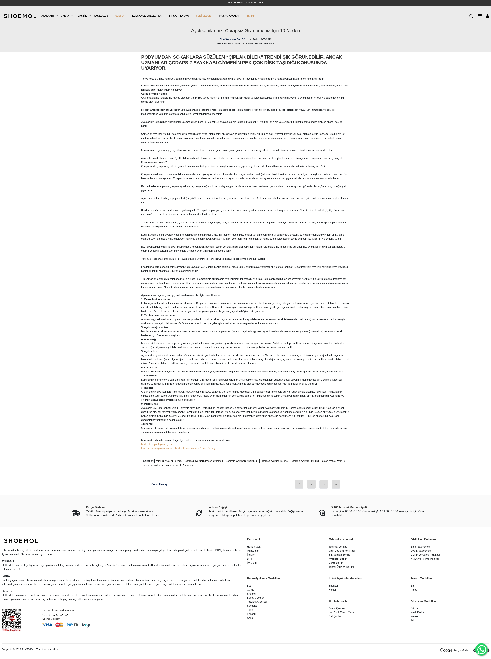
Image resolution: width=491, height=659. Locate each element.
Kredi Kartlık (417, 612)
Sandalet (252, 605)
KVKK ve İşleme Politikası (425, 558)
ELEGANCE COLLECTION (147, 15)
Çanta (65, 15)
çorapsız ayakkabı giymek (169, 461)
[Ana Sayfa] (20, 16)
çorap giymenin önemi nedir (180, 465)
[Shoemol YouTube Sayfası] (487, 650)
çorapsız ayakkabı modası (275, 461)
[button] (469, 16)
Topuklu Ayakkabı (257, 601)
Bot (249, 585)
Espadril (251, 613)
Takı (413, 620)
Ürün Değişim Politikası (342, 550)
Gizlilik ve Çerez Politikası (425, 554)
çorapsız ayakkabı (153, 465)
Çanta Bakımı (336, 562)
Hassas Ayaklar (229, 15)
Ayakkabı (47, 15)
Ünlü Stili (252, 562)
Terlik (250, 609)
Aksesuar (101, 15)
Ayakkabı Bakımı (338, 558)
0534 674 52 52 (55, 615)
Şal (412, 585)
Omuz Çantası (337, 608)
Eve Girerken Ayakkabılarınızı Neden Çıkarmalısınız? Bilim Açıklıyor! (179, 448)
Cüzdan (415, 608)
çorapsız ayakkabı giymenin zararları (204, 461)
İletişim (251, 554)
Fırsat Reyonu (179, 15)
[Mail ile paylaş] (336, 484)
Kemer (414, 616)
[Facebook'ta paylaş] (299, 484)
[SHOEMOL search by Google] (446, 650)
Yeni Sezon (203, 15)
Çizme (250, 589)
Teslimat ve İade (338, 546)
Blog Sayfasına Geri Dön (233, 39)
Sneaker (251, 593)
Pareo (414, 589)
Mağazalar (253, 550)
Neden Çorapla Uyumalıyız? (156, 444)
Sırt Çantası (335, 616)
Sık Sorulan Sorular (339, 554)
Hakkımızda (253, 546)
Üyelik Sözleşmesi (421, 550)
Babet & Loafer (255, 597)
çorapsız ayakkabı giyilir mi (305, 461)
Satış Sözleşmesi (420, 546)
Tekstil (81, 15)
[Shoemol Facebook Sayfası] (475, 650)
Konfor (120, 15)
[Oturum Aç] (486, 16)
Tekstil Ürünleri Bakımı (341, 566)
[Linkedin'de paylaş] (323, 484)
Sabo (250, 617)
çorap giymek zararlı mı (334, 461)
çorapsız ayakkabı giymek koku (242, 461)
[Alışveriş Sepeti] (478, 16)
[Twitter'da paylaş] (311, 484)
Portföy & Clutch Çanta (341, 612)
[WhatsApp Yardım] (481, 649)
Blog (251, 16)
